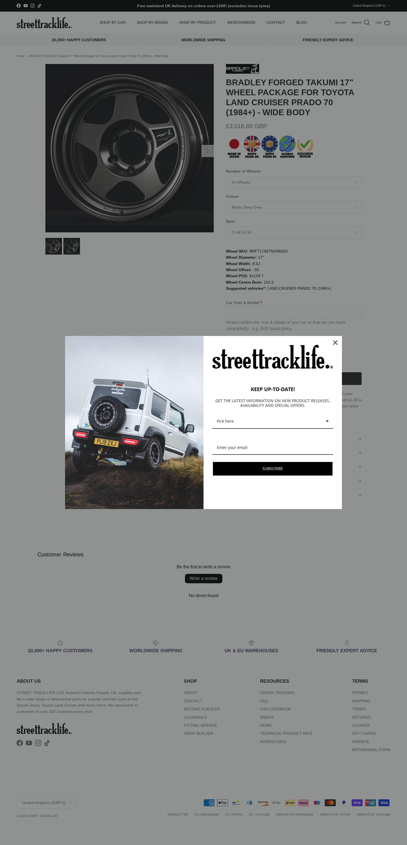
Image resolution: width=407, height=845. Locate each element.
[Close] (335, 342)
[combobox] (272, 422)
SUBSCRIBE (272, 468)
